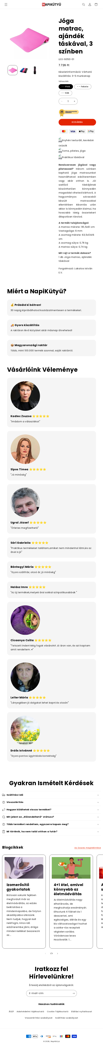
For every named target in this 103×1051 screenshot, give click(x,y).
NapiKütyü (55, 1041)
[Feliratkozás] (74, 993)
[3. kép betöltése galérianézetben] (34, 70)
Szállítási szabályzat (66, 1018)
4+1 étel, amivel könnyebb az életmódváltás (68, 889)
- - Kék (65, 93)
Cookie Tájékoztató (57, 1011)
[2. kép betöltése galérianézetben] (23, 70)
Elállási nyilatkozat (81, 1011)
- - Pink (66, 86)
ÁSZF (11, 1011)
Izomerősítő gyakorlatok (18, 887)
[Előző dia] (45, 954)
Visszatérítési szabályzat (39, 1018)
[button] (6, 4)
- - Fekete (83, 86)
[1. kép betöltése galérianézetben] (12, 70)
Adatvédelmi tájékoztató (30, 1011)
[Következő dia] (57, 954)
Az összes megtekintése (87, 847)
